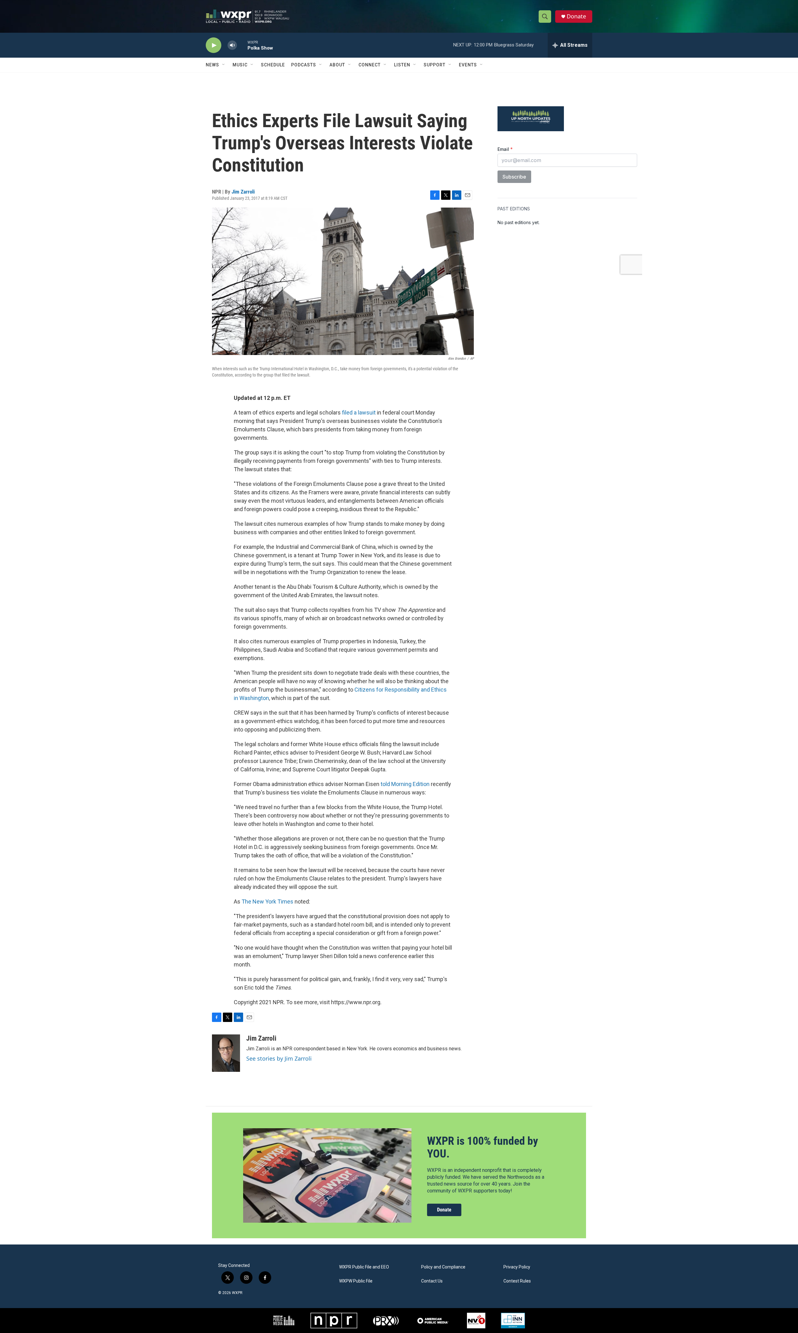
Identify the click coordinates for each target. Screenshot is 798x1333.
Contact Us (432, 1281)
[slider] (242, 45)
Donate (576, 16)
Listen (402, 64)
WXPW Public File (356, 1281)
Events (468, 64)
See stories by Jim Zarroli (279, 1058)
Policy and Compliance (443, 1267)
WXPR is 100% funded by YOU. (482, 1147)
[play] (214, 45)
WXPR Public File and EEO (364, 1267)
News (212, 64)
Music (240, 64)
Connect (369, 64)
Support (434, 64)
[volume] (232, 45)
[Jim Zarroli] (226, 1053)
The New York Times (267, 901)
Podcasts (303, 64)
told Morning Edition (405, 784)
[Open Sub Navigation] (223, 64)
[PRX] (386, 1320)
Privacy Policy (516, 1267)
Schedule (273, 64)
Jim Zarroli (243, 192)
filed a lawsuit (359, 412)
